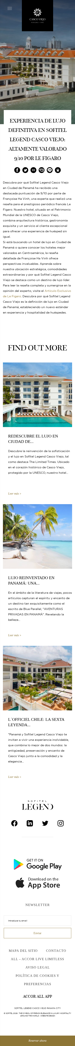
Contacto (56, 950)
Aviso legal (37, 967)
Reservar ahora (37, 1040)
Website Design (48, 1016)
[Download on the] (39, 882)
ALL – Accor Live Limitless (37, 959)
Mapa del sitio (23, 950)
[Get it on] (37, 863)
